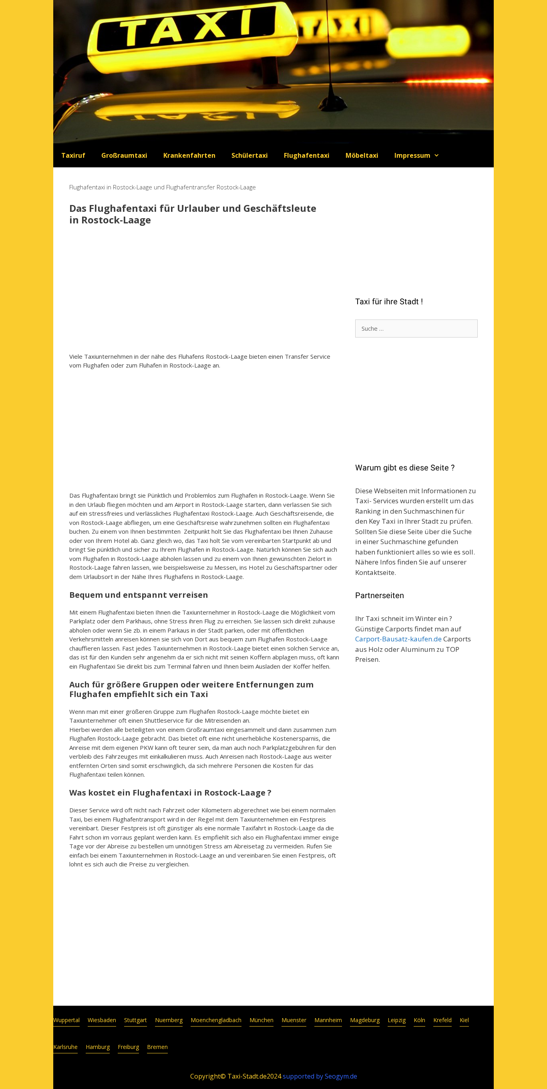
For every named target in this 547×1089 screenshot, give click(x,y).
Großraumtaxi (124, 155)
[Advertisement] (204, 290)
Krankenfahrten (189, 155)
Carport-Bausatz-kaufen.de (398, 638)
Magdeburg (365, 1020)
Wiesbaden (102, 1020)
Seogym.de (341, 1076)
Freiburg (128, 1047)
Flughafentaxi (307, 155)
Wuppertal (66, 1020)
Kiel (464, 1020)
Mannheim (328, 1020)
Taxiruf (73, 155)
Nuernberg (169, 1020)
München (261, 1020)
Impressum (412, 155)
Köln (419, 1020)
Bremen (157, 1047)
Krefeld (442, 1020)
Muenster (294, 1020)
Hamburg (98, 1047)
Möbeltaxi (362, 155)
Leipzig (397, 1020)
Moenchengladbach (216, 1020)
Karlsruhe (65, 1047)
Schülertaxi (249, 155)
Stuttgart (135, 1020)
